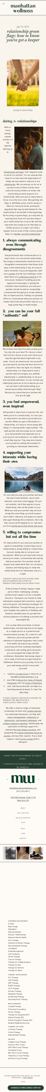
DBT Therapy (13, 983)
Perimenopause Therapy (17, 946)
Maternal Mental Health (17, 937)
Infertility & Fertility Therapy (19, 943)
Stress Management (16, 951)
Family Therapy (14, 1012)
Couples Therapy (14, 1006)
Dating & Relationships (23, 110)
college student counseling (15, 723)
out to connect (27, 739)
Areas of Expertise (33, 683)
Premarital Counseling (17, 1009)
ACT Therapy (13, 977)
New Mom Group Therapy (18, 1053)
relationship (9, 184)
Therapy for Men (14, 965)
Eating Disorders (14, 932)
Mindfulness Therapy (16, 997)
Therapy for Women (16, 968)
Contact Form (22, 674)
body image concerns (26, 730)
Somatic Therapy (14, 991)
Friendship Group (15, 1050)
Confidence (12, 948)
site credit (28, 1078)
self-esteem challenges (26, 720)
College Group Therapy (17, 1042)
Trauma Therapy (14, 959)
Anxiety (11, 924)
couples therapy (34, 711)
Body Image (13, 926)
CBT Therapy (13, 980)
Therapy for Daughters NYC (19, 1015)
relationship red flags (14, 172)
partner (11, 274)
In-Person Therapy (15, 1029)
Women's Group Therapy (18, 1058)
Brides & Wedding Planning (18, 1023)
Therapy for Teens (15, 970)
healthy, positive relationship (27, 234)
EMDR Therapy (14, 986)
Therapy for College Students (19, 962)
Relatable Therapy (15, 994)
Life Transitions (14, 954)
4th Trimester (13, 940)
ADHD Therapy (14, 957)
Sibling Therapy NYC (16, 1017)
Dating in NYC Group (16, 1045)
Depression (12, 929)
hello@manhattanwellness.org (23, 788)
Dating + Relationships (17, 935)
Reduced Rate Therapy (17, 1035)
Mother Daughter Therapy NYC (20, 1020)
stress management (16, 717)
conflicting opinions (27, 277)
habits (31, 501)
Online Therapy (14, 1032)
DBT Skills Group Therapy (18, 1047)
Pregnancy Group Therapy (18, 1056)
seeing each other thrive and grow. (27, 526)
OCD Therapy (13, 988)
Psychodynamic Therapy (17, 999)
